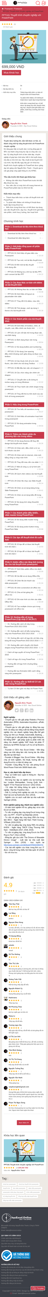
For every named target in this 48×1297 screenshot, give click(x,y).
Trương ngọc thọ (15, 1025)
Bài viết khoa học (11, 852)
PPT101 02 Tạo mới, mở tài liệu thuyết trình (25, 261)
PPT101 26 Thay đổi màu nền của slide (25, 462)
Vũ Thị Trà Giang (15, 1059)
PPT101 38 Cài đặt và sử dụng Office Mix (25, 576)
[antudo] (6, 946)
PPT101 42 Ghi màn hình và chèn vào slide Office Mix (24, 600)
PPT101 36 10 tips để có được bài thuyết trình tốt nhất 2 (24, 552)
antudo (11, 945)
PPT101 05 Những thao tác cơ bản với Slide (25, 290)
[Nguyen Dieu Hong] (6, 923)
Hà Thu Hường (14, 954)
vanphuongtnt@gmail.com (19, 1087)
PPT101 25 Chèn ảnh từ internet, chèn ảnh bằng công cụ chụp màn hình (24, 456)
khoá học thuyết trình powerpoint (28, 1184)
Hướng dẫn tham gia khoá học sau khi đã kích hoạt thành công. (22, 1270)
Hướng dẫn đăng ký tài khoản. (11, 1283)
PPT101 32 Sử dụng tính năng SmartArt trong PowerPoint (24, 503)
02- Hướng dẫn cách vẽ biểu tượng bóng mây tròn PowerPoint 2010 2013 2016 (24, 632)
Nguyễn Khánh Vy (15, 988)
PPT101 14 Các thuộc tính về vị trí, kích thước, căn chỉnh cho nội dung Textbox (24, 362)
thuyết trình (6, 1188)
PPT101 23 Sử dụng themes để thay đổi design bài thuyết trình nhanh (24, 442)
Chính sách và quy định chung (11, 1241)
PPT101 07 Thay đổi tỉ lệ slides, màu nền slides (24, 302)
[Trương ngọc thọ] (6, 1026)
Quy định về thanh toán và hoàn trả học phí (15, 1246)
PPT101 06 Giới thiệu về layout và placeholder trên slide (24, 295)
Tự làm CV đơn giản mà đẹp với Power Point (25, 689)
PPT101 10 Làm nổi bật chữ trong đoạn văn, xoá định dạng (24, 334)
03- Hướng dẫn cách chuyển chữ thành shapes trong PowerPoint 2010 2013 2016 (24, 646)
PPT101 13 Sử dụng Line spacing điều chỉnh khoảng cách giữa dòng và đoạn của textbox (24, 353)
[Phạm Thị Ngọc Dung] (6, 1104)
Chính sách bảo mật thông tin (11, 1238)
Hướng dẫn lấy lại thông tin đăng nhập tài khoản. (17, 1272)
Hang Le (12, 1016)
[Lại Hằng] (6, 914)
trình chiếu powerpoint (33, 1192)
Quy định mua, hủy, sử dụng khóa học (13, 1243)
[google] (22, 710)
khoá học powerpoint (9, 1184)
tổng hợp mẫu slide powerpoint (12, 1200)
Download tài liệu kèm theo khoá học (25, 233)
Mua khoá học (11, 72)
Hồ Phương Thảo (15, 1007)
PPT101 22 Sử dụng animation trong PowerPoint (24, 424)
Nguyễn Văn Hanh (15, 1078)
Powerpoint (9, 9)
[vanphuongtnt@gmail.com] (6, 1088)
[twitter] (17, 710)
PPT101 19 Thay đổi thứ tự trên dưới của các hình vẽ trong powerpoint (24, 395)
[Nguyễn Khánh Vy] (6, 989)
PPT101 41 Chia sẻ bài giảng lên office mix (24, 593)
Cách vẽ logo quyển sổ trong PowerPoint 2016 (24, 653)
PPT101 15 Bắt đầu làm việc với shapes (25, 368)
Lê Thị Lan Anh (14, 1036)
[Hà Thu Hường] (6, 955)
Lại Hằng (12, 913)
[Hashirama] (6, 999)
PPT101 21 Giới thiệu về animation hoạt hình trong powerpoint (24, 417)
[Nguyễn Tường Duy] (6, 1069)
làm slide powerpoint (19, 1188)
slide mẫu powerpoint (34, 1188)
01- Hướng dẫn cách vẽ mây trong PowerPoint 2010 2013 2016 (24, 625)
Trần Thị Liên (14, 963)
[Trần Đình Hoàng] (6, 1051)
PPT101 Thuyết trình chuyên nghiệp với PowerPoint (23, 1165)
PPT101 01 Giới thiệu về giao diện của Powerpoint (24, 254)
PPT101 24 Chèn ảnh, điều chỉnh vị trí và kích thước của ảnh (24, 449)
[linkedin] (31, 710)
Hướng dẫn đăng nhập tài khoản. (12, 1281)
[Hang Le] (6, 1017)
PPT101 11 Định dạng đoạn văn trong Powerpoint (24, 341)
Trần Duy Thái (14, 904)
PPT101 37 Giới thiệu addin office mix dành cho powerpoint (24, 570)
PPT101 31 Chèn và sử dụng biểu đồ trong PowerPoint (24, 496)
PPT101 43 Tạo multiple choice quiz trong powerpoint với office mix (24, 607)
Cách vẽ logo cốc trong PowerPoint (25, 659)
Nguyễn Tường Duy (16, 1068)
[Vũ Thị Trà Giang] (6, 1060)
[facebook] (26, 710)
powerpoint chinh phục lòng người (13, 1192)
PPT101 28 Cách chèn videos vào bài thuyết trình (24, 475)
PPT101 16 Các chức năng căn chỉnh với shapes (24, 374)
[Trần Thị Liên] (6, 964)
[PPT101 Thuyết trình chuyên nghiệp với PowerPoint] (24, 1150)
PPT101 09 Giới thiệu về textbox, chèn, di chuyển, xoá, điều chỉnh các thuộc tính (24, 327)
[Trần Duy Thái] (6, 905)
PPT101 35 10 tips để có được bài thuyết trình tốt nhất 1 (24, 545)
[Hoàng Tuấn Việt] (6, 980)
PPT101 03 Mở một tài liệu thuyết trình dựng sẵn (24, 266)
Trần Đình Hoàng (15, 1050)
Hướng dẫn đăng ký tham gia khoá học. (14, 1275)
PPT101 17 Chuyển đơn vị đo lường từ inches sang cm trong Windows (24, 381)
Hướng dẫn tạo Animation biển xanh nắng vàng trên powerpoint (24, 672)
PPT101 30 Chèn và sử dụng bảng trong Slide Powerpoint (24, 489)
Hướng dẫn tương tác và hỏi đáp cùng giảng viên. (18, 1267)
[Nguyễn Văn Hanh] (6, 1079)
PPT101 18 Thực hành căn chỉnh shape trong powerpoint (24, 388)
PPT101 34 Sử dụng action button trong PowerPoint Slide (24, 528)
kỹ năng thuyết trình (9, 1196)
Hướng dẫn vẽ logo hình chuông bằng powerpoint (24, 665)
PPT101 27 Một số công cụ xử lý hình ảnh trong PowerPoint (24, 468)
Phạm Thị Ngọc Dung (17, 1103)
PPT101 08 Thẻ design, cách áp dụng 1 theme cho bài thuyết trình (24, 309)
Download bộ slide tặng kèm (25, 238)
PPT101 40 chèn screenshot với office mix (25, 588)
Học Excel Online (27, 750)
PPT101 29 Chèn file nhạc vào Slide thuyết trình (24, 482)
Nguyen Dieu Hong (16, 922)
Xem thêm (23, 1123)
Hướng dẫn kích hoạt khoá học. (11, 1278)
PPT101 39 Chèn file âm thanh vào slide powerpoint (24, 582)
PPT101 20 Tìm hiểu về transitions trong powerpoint (24, 410)
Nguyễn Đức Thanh (18, 123)
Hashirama (13, 998)
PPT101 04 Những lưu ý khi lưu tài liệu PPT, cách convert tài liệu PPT (24, 273)
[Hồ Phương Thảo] (6, 1008)
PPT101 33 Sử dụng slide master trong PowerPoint (24, 521)
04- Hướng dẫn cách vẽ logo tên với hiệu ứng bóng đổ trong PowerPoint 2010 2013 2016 (24, 639)
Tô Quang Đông (15, 936)
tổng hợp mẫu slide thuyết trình (27, 1196)
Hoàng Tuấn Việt (15, 979)
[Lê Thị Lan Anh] (6, 1037)
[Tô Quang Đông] (6, 937)
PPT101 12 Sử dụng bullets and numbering (25, 347)
